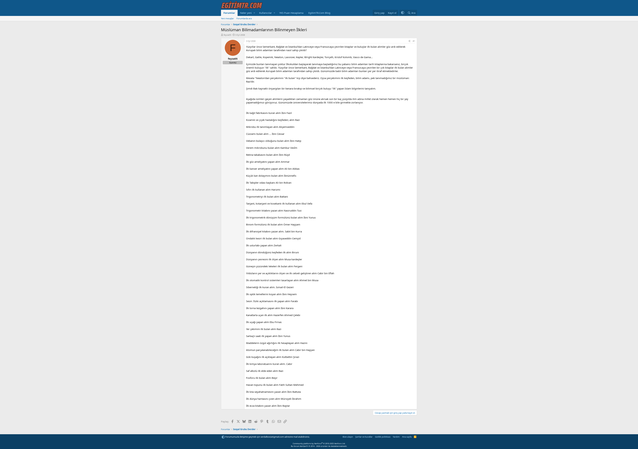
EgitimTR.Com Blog (319, 12)
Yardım (396, 436)
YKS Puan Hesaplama (291, 12)
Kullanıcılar (265, 12)
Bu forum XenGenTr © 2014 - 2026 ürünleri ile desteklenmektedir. (319, 446)
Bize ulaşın (348, 436)
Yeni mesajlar (227, 18)
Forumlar (229, 12)
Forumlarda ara (244, 18)
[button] (254, 13)
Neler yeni (246, 12)
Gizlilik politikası (382, 436)
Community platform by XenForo (319, 443)
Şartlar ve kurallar (363, 436)
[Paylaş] (409, 41)
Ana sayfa (407, 436)
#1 (414, 41)
